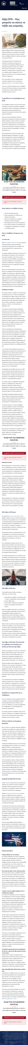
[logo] (3, 1)
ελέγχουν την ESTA (11, 83)
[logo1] (13, 1)
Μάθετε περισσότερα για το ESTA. (9, 998)
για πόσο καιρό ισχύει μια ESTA (16, 516)
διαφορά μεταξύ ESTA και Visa (14, 793)
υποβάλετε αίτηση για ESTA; (12, 242)
